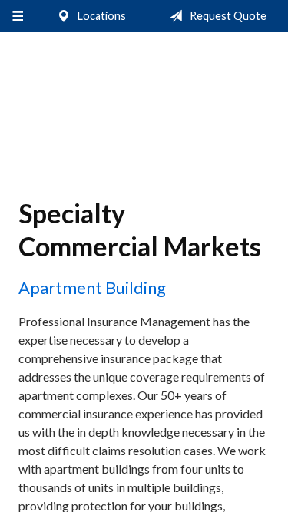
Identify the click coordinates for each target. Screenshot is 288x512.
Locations (100, 15)
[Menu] (17, 16)
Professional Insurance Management (144, 102)
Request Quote (226, 15)
